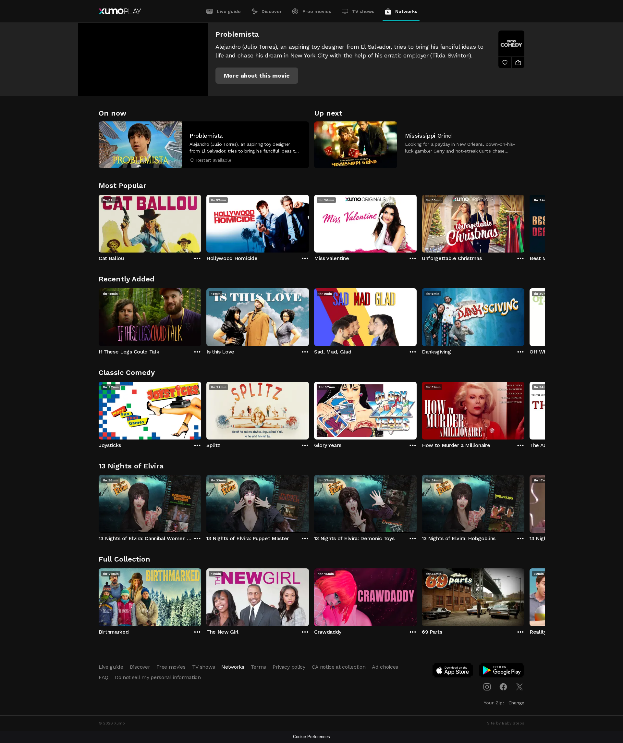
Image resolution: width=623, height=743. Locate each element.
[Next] (524, 222)
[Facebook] (503, 687)
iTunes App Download (453, 671)
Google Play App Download (502, 671)
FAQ (103, 677)
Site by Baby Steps (505, 723)
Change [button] (516, 702)
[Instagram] (487, 687)
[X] (519, 687)
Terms (258, 667)
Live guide (229, 11)
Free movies (316, 11)
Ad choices (385, 667)
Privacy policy (289, 667)
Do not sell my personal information (158, 677)
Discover (272, 11)
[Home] (120, 11)
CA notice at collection (339, 667)
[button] (256, 76)
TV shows (363, 11)
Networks (406, 11)
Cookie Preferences (311, 736)
